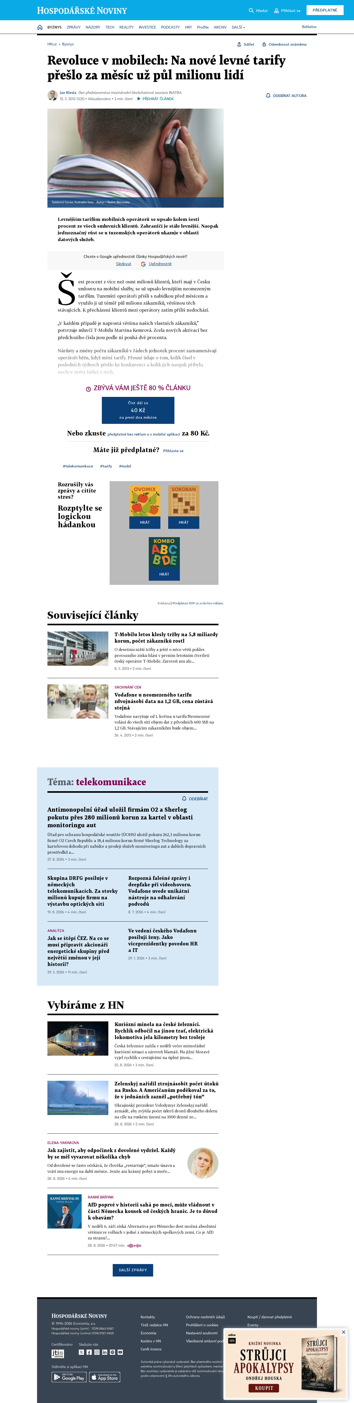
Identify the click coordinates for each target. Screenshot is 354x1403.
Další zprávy (133, 1270)
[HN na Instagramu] (97, 1352)
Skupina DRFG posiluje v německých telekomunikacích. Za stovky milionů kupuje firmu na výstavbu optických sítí (82, 891)
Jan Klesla (68, 92)
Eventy (252, 1325)
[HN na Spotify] (112, 1352)
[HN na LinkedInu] (104, 1352)
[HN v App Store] (104, 1377)
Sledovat (123, 264)
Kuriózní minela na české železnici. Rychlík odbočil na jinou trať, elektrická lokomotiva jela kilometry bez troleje (164, 1031)
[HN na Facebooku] (89, 1352)
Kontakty (148, 1317)
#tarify (106, 466)
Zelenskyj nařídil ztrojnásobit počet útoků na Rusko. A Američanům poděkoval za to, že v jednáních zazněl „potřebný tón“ (166, 1090)
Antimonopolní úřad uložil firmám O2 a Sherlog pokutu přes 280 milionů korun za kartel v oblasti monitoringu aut (120, 817)
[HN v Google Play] (69, 1377)
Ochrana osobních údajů (205, 1317)
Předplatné (325, 10)
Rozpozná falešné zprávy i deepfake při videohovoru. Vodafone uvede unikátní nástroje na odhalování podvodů (159, 891)
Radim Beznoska (118, 202)
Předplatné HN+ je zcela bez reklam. (198, 603)
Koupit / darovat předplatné (269, 1317)
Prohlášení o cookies (202, 1325)
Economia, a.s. (84, 1323)
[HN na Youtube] (120, 1352)
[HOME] (40, 27)
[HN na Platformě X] (81, 1352)
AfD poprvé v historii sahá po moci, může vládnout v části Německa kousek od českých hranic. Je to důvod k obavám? (152, 1211)
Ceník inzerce (151, 1349)
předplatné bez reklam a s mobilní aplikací (144, 434)
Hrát (145, 522)
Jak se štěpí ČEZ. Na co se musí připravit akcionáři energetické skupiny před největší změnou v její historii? (78, 951)
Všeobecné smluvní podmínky (209, 1341)
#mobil (125, 466)
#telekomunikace (78, 466)
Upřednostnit (160, 264)
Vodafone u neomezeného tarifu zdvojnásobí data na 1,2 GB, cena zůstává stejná (164, 701)
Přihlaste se (173, 450)
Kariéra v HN (151, 1341)
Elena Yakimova (63, 1142)
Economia (148, 1333)
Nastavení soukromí (201, 1333)
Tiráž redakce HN (154, 1325)
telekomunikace (111, 782)
